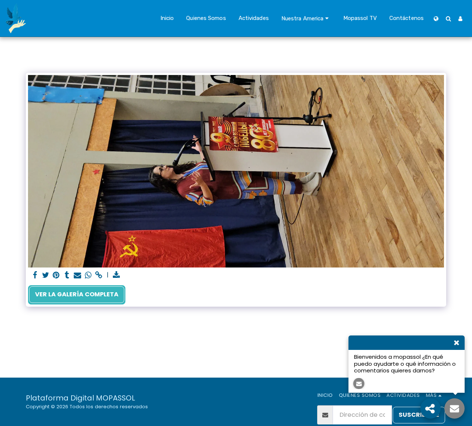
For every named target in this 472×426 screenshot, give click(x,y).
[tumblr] (67, 275)
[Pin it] (56, 275)
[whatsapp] (88, 275)
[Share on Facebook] (35, 275)
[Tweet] (45, 275)
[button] (306, 18)
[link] (99, 275)
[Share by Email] (77, 275)
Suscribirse (419, 414)
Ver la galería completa (76, 294)
